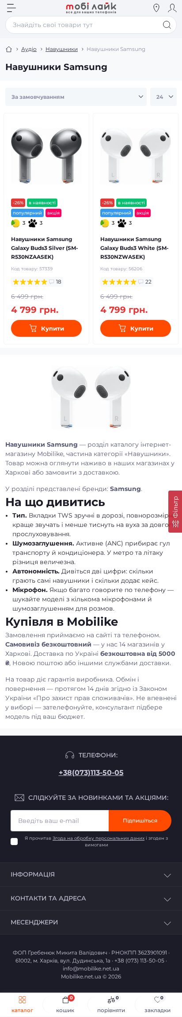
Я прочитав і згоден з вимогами (96, 841)
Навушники (62, 49)
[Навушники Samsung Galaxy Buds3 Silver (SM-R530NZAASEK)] (46, 156)
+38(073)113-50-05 (91, 772)
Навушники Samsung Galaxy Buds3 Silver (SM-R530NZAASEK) (44, 248)
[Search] (27, 8)
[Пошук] (167, 25)
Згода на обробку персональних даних (98, 838)
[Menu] (11, 8)
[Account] (172, 8)
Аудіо (29, 49)
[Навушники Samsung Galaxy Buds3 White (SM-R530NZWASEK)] (135, 156)
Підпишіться (140, 820)
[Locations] (156, 8)
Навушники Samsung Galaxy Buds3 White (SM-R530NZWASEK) (134, 248)
